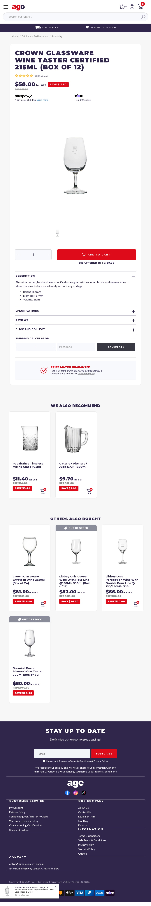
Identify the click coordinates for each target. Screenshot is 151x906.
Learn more (42, 100)
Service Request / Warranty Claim (28, 816)
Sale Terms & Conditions (92, 840)
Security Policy (86, 849)
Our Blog (83, 821)
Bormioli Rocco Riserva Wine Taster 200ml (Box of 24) (28, 671)
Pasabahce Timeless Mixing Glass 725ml (28, 465)
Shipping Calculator (32, 338)
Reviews (21, 319)
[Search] (143, 17)
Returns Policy (17, 812)
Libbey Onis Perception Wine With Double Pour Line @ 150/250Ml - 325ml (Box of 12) (122, 583)
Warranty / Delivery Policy (23, 821)
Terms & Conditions (80, 761)
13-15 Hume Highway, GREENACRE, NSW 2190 (34, 868)
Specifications (27, 310)
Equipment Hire (87, 816)
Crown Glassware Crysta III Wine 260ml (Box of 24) (29, 580)
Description (25, 275)
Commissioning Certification (25, 825)
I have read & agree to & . (77, 761)
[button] (140, 7)
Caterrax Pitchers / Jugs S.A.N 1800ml (73, 465)
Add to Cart (98, 254)
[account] (132, 8)
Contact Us (84, 812)
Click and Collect (30, 329)
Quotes (82, 853)
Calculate (116, 346)
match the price (86, 373)
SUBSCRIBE (104, 753)
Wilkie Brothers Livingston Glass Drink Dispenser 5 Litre (34, 890)
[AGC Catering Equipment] (19, 7)
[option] (75, 165)
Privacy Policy (101, 761)
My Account (16, 807)
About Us (83, 807)
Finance (82, 825)
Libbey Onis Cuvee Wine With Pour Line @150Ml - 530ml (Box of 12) (74, 581)
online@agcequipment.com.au (26, 864)
